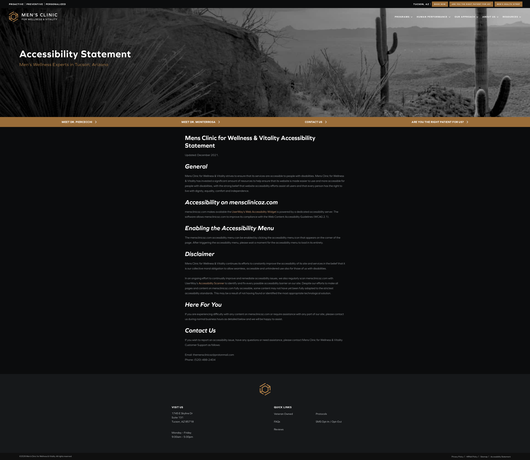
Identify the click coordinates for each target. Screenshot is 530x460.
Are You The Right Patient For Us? (471, 4)
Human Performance (432, 16)
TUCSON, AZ (421, 4)
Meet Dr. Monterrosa (198, 122)
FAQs (277, 421)
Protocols (321, 413)
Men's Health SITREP (508, 4)
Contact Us (313, 122)
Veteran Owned (283, 413)
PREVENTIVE (34, 4)
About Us (488, 16)
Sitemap (484, 457)
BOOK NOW (440, 4)
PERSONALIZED (56, 4)
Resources (510, 16)
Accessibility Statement (501, 457)
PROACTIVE (16, 4)
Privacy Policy (457, 457)
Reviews (278, 429)
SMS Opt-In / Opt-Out (329, 421)
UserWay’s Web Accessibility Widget (254, 211)
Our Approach (465, 16)
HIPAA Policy (472, 457)
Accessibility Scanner (211, 283)
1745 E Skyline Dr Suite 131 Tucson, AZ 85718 (183, 417)
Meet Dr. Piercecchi (77, 122)
